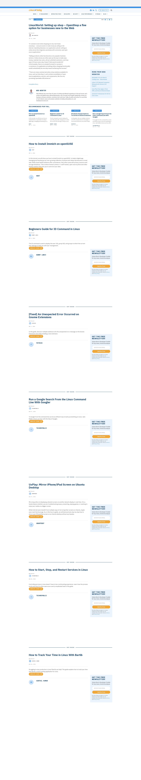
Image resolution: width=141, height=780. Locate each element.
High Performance (86, 14)
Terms (108, 58)
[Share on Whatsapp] (111, 19)
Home (30, 19)
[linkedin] (93, 10)
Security (75, 14)
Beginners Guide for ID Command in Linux (57, 114)
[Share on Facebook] (105, 19)
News (34, 14)
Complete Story (33, 84)
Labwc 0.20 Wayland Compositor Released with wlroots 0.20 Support (100, 84)
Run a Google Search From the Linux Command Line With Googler (102, 115)
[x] (96, 10)
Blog (104, 14)
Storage (97, 14)
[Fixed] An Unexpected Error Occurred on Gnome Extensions (81, 114)
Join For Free (101, 53)
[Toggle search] (111, 10)
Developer (67, 14)
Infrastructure (56, 14)
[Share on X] (107, 19)
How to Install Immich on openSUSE (37, 114)
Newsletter (105, 10)
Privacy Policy (96, 60)
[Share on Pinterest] (109, 19)
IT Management (43, 14)
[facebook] (91, 10)
